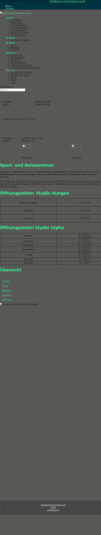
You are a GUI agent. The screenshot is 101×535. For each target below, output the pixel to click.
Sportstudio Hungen (21, 72)
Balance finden (19, 30)
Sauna (14, 45)
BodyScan (16, 60)
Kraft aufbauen (19, 25)
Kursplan (10, 37)
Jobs (13, 82)
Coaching (10, 52)
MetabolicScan (18, 62)
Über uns (10, 70)
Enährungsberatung (21, 65)
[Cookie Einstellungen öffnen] (19, 533)
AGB (53, 507)
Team (13, 77)
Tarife (14, 80)
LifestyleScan (17, 57)
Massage (15, 47)
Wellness (10, 42)
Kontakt (9, 8)
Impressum (53, 510)
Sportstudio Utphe (20, 75)
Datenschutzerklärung (53, 505)
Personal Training (20, 32)
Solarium (15, 50)
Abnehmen (16, 22)
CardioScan (16, 55)
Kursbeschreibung (20, 40)
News (8, 6)
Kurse (5, 286)
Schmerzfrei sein (19, 27)
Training (9, 17)
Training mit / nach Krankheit (26, 67)
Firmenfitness (18, 35)
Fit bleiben (16, 20)
